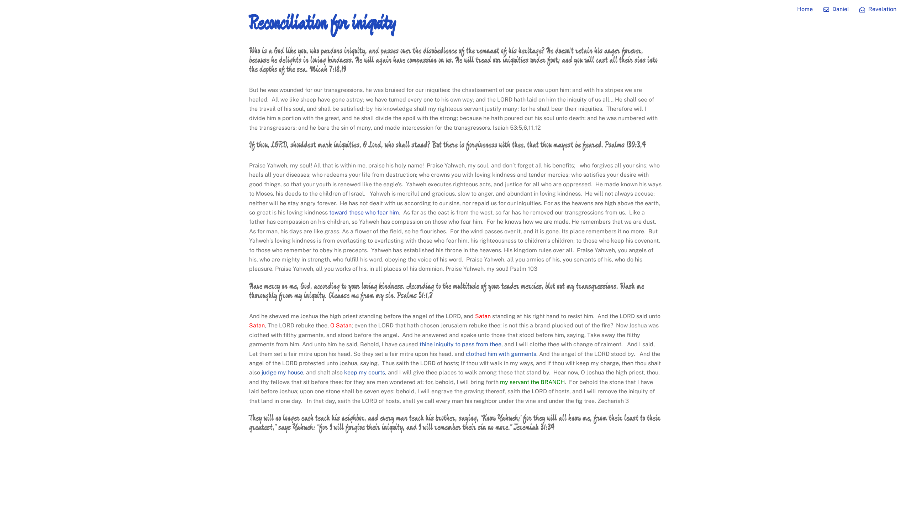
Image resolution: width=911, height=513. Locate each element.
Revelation (881, 9)
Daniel (840, 9)
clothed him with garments (501, 354)
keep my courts (364, 372)
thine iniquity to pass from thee (460, 344)
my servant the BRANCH (532, 382)
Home (805, 9)
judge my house (282, 372)
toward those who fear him (364, 212)
